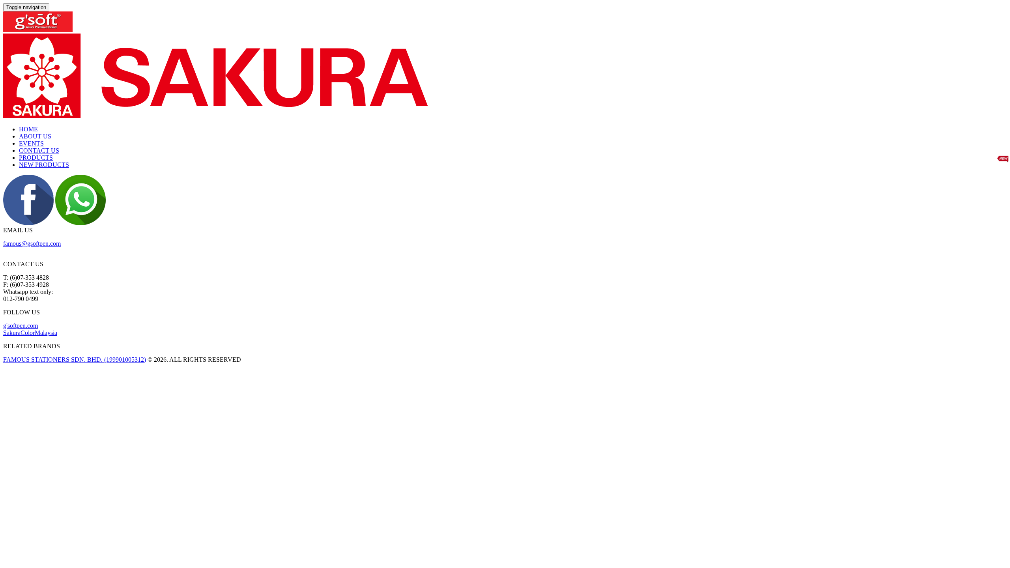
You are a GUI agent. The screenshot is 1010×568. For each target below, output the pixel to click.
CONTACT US (39, 150)
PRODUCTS (36, 157)
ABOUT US (35, 136)
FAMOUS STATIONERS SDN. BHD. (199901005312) (74, 359)
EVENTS (31, 143)
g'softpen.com (20, 325)
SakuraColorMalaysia (30, 332)
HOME (28, 129)
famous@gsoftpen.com (32, 243)
